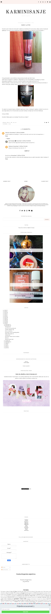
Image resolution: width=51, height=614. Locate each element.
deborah (39, 594)
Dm (11, 122)
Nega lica (26, 522)
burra (20, 594)
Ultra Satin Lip (47, 591)
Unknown (7, 132)
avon (11, 592)
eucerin (37, 595)
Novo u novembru (8, 331)
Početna (26, 519)
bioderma (30, 592)
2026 (5, 310)
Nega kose (26, 524)
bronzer (15, 594)
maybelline (39, 601)
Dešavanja (26, 530)
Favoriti (26, 528)
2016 (5, 322)
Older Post (44, 181)
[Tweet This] (47, 122)
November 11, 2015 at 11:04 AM (20, 146)
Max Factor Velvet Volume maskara (12, 336)
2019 (5, 318)
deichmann (45, 594)
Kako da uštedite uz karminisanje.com (26, 374)
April (6, 347)
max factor (32, 601)
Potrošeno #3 (8, 326)
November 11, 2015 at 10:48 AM (17, 132)
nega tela (14, 603)
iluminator (34, 598)
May (6, 346)
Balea (8, 122)
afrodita (2, 592)
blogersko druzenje (43, 592)
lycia (45, 600)
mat (27, 601)
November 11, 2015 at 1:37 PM (18, 155)
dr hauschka (7, 595)
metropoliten (47, 601)
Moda (26, 529)
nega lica (9, 603)
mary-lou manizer (9, 601)
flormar (16, 597)
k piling (43, 598)
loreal (32, 600)
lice (27, 600)
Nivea (33, 591)
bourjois (9, 594)
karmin (49, 599)
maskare (22, 601)
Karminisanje (26, 12)
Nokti (26, 525)
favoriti (10, 597)
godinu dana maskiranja (6, 599)
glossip (39, 597)
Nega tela (26, 523)
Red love (6, 337)
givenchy (34, 597)
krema (14, 600)
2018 (5, 319)
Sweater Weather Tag (9, 329)
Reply (6, 136)
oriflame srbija (47, 603)
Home (26, 181)
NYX (29, 591)
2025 (5, 311)
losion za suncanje (39, 600)
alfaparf (7, 592)
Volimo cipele (26, 362)
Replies (8, 138)
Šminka (26, 520)
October (7, 340)
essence (19, 595)
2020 (5, 317)
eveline (42, 595)
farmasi (47, 595)
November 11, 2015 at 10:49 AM (23, 140)
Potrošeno (26, 527)
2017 (5, 320)
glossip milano (46, 597)
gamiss (21, 597)
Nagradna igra (26, 284)
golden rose (18, 599)
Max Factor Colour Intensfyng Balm (12, 332)
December (7, 324)
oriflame (38, 603)
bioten (35, 592)
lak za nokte (21, 600)
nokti (19, 603)
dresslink (13, 595)
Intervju (26, 361)
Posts (3, 567)
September (7, 341)
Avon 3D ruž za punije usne (10, 328)
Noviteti (26, 526)
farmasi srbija (3, 597)
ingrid (39, 598)
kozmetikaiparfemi (7, 600)
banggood (23, 592)
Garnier (24, 591)
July (6, 344)
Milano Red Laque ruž (9, 333)
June (6, 345)
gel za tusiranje (27, 597)
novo (31, 603)
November (7, 325)
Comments (5, 569)
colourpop (33, 594)
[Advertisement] (26, 435)
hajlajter (28, 598)
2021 (5, 316)
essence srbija (29, 595)
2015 (5, 323)
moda (2, 603)
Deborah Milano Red (9, 339)
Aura (11, 591)
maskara (16, 601)
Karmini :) (26, 521)
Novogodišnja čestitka (26, 250)
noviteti (24, 603)
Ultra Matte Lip (39, 591)
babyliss (17, 592)
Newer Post (6, 181)
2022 (5, 315)
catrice (26, 594)
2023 (5, 313)
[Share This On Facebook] (44, 122)
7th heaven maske (5, 591)
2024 (5, 312)
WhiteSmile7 (7, 335)
